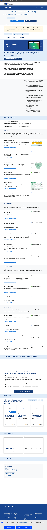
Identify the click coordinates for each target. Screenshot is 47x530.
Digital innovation (10, 17)
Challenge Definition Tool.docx (11, 469)
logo (6, 468)
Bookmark (8, 34)
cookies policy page (23, 522)
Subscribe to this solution (17, 20)
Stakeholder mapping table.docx (11, 470)
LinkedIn (36, 517)
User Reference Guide (17, 514)
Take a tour (15, 513)
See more (37, 24)
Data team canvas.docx (10, 472)
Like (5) (16, 34)
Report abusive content (37, 480)
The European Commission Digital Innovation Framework (16, 14)
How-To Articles (16, 518)
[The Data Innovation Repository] (23, 415)
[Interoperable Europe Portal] (7, 7)
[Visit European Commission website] (9, 3)
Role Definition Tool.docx (10, 473)
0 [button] (19, 425)
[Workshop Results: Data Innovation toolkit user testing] (37, 415)
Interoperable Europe (7, 517)
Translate (25, 34)
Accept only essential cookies (24, 527)
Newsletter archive (37, 514)
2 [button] (6, 425)
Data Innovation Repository (27, 24)
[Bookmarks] (39, 7)
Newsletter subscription (38, 513)
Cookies (25, 518)
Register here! (33, 400)
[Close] (42, 27)
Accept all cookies (9, 527)
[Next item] (42, 400)
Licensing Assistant (7, 514)
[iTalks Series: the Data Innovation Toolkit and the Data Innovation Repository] (10, 415)
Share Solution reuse (30, 20)
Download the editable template (10, 147)
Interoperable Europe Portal (8, 513)
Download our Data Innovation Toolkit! (13, 58)
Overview (5, 24)
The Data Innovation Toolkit (15, 24)
